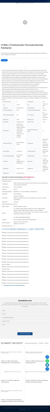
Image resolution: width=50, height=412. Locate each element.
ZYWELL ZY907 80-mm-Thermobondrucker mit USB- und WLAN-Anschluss (36, 381)
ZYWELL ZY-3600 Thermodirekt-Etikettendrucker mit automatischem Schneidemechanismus (10, 361)
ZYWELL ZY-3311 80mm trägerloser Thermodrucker (10, 381)
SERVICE (46, 343)
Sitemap (29, 409)
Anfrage (4, 60)
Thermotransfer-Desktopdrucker (31, 343)
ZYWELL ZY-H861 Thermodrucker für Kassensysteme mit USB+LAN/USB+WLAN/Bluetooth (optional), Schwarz (36, 361)
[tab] (25, 67)
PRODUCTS (41, 343)
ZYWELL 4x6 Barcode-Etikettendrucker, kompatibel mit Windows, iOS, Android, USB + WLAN (13, 400)
